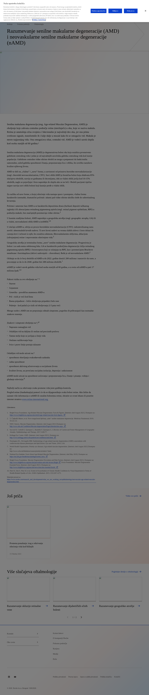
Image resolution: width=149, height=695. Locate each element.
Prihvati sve (131, 11)
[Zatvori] (145, 10)
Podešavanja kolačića (98, 11)
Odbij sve (115, 11)
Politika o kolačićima (39, 20)
